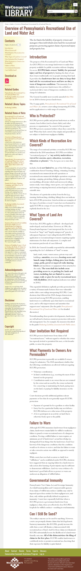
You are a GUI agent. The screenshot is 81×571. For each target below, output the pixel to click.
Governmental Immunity (12, 68)
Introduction (9, 48)
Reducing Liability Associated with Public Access (14, 98)
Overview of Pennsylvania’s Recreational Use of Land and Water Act (14, 139)
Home (6, 24)
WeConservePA (28, 563)
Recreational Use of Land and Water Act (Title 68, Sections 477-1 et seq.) (15, 118)
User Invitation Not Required (14, 59)
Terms (28, 550)
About (7, 550)
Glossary (43, 550)
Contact (14, 550)
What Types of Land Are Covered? (16, 57)
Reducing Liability (11, 107)
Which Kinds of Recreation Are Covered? (14, 54)
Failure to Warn (10, 65)
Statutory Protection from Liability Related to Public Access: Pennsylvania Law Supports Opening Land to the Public (16, 225)
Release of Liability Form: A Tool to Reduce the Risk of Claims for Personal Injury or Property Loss (15, 247)
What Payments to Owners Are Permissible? (14, 62)
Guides (12, 24)
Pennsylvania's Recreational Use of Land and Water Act (15, 94)
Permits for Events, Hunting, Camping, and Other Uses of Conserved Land (14, 185)
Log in (42, 553)
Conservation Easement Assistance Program (21, 553)
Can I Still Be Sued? (11, 70)
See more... (8, 85)
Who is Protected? (10, 50)
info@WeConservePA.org (31, 561)
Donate (21, 550)
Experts (35, 550)
